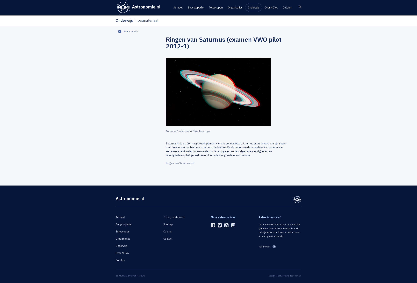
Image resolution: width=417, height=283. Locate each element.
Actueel (178, 7)
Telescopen (216, 7)
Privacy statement (173, 217)
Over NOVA (271, 7)
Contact (168, 238)
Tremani (297, 276)
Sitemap (168, 224)
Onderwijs (253, 7)
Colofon (287, 7)
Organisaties (235, 7)
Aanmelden (264, 246)
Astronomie (130, 198)
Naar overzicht (131, 31)
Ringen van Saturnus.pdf (180, 163)
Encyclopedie (196, 7)
